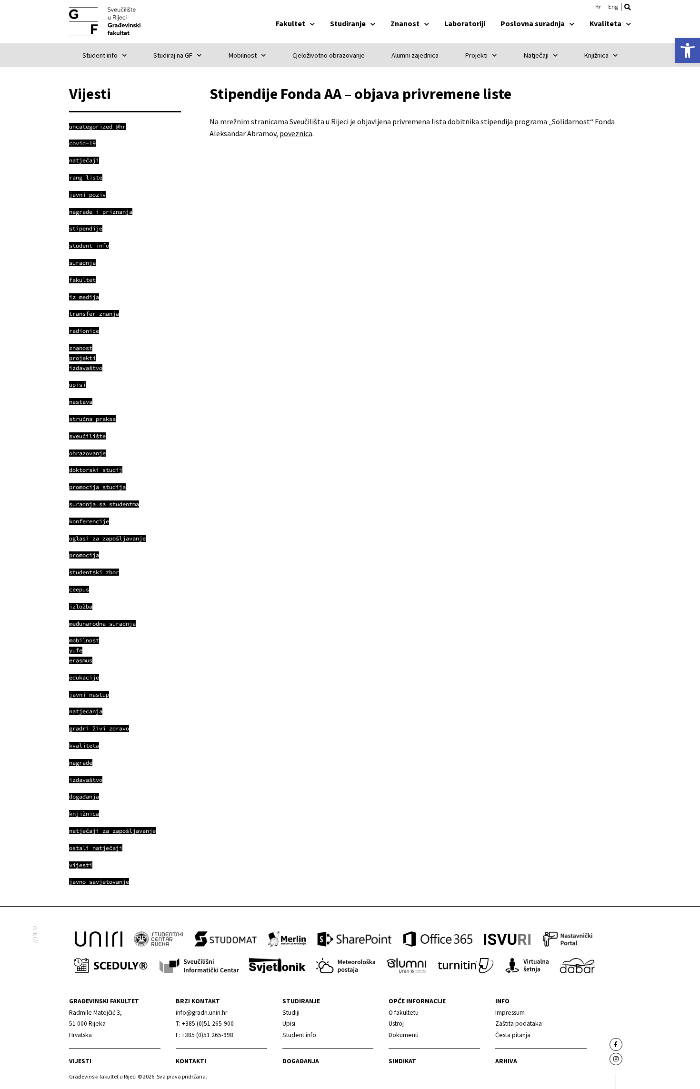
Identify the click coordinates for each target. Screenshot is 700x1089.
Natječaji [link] (536, 55)
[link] (687, 50)
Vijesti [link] (80, 1061)
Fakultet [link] (290, 23)
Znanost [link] (405, 23)
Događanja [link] (300, 1061)
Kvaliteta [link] (605, 23)
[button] (627, 7)
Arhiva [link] (506, 1061)
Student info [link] (100, 55)
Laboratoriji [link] (464, 23)
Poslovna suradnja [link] (532, 23)
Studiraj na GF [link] (172, 55)
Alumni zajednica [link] (415, 55)
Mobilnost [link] (243, 55)
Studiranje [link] (348, 23)
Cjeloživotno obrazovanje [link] (328, 55)
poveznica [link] (296, 133)
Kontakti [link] (191, 1061)
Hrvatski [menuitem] (598, 6)
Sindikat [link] (402, 1061)
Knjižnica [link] (596, 55)
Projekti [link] (476, 55)
